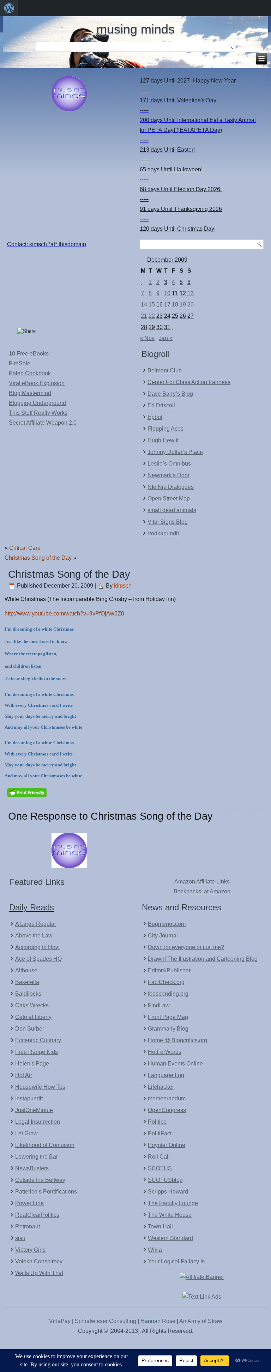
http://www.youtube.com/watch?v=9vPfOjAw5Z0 (64, 614)
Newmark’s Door (168, 475)
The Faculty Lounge (173, 1203)
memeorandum (167, 1098)
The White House (170, 1215)
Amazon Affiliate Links (202, 882)
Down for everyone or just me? (186, 947)
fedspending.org (168, 994)
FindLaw (159, 1005)
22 (152, 316)
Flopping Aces (165, 429)
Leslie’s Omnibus (169, 464)
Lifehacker (161, 1087)
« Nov (147, 338)
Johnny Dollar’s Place (175, 452)
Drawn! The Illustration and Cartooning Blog (203, 959)
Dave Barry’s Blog (170, 394)
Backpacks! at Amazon (202, 891)
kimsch (123, 586)
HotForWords (164, 1052)
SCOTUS (160, 1168)
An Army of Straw (200, 1321)
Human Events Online (175, 1064)
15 (152, 305)
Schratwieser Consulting (105, 1321)
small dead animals (171, 510)
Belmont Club (164, 371)
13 (190, 293)
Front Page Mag (168, 1017)
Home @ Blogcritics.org (177, 1040)
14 (144, 305)
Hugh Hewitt (163, 440)
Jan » (166, 338)
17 (167, 305)
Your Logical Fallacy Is (176, 1261)
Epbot (154, 417)
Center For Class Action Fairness (188, 382)
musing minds (135, 29)
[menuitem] (9, 8)
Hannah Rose (157, 1321)
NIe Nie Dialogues (170, 487)
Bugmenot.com (167, 924)
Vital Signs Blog (167, 522)
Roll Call (159, 1157)
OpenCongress (167, 1110)
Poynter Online (166, 1145)
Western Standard (170, 1238)
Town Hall (160, 1227)
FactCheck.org (166, 982)
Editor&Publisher (169, 970)
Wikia (155, 1250)
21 (144, 316)
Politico (157, 1122)
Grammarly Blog (168, 1029)
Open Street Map (168, 499)
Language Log (166, 1075)
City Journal (163, 936)
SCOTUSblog (165, 1180)
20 (190, 305)
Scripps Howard (168, 1192)
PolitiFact (159, 1133)
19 (183, 305)
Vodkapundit (163, 533)
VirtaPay (60, 1321)
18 (175, 305)
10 (167, 293)
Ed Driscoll (161, 405)
